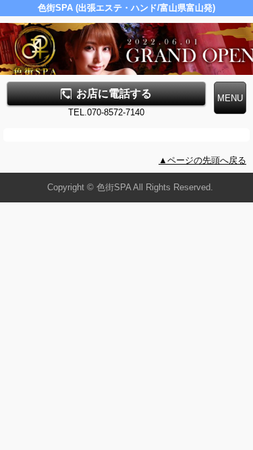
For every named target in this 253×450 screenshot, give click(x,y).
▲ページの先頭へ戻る (202, 160)
